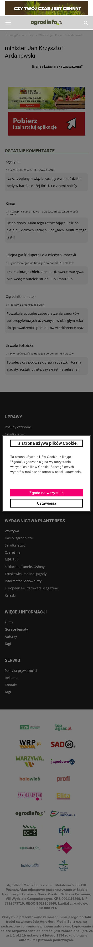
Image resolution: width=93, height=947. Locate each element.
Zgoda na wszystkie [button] (46, 492)
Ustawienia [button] (46, 503)
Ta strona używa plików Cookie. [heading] (47, 443)
